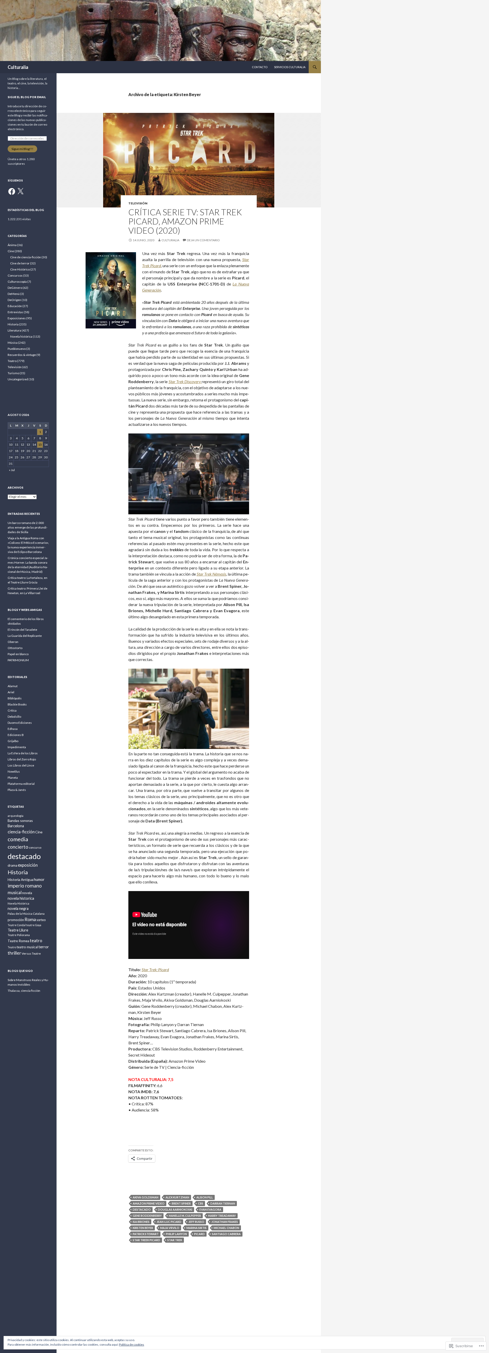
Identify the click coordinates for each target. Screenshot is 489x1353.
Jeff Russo (196, 1221)
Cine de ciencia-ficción (25, 257)
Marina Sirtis (196, 1227)
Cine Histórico (20, 269)
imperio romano (25, 886)
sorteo (41, 920)
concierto (18, 847)
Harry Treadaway (222, 1215)
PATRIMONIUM (18, 660)
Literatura (14, 330)
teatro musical (27, 947)
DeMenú (14, 294)
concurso (35, 847)
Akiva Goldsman (145, 1197)
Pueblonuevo (17, 349)
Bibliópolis (15, 698)
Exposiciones (17, 318)
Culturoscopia (17, 281)
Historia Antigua (20, 879)
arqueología (15, 815)
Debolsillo (14, 716)
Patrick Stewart (146, 1234)
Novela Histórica (18, 903)
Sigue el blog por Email (27, 97)
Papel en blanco (18, 654)
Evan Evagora (210, 1209)
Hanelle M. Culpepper (185, 1215)
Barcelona (16, 826)
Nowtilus (14, 771)
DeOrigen (14, 300)
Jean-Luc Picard (169, 1221)
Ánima (12, 245)
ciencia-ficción (21, 831)
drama (12, 865)
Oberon (13, 642)
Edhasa (13, 729)
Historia (13, 324)
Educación (15, 306)
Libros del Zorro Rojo (22, 759)
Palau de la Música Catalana (26, 913)
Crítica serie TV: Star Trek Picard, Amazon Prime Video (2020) (185, 221)
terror (43, 946)
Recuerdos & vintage (22, 355)
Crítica (12, 710)
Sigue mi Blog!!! (22, 149)
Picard (199, 1234)
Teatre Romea (18, 941)
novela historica (21, 898)
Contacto (259, 67)
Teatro (12, 361)
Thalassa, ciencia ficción (24, 991)
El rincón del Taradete (22, 630)
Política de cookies (131, 1344)
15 (40, 444)
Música (13, 342)
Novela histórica (21, 336)
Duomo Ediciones (20, 723)
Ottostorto (15, 648)
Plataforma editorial (21, 784)
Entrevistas (15, 312)
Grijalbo (13, 741)
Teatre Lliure (18, 930)
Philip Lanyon (176, 1234)
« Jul (12, 470)
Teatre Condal (17, 925)
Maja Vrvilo (169, 1227)
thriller (14, 953)
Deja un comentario (203, 240)
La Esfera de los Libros (23, 753)
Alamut (13, 686)
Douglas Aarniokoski (175, 1209)
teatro (36, 940)
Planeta (13, 777)
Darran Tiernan (222, 1203)
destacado (142, 1209)
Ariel (11, 692)
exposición (28, 865)
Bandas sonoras (20, 820)
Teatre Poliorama (19, 935)
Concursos (15, 275)
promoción (16, 920)
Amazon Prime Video (149, 1203)
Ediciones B (16, 735)
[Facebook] (12, 191)
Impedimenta (17, 747)
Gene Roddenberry (147, 1215)
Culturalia (18, 67)
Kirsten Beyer (143, 1227)
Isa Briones (141, 1221)
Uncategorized (18, 379)
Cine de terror (20, 263)
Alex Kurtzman (177, 1197)
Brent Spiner (181, 1203)
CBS (200, 1203)
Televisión (137, 203)
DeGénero (15, 288)
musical (15, 892)
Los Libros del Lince (21, 765)
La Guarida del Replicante (25, 636)
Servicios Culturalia (289, 67)
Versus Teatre (31, 953)
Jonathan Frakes (224, 1221)
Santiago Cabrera (226, 1234)
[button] (111, 290)
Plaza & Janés (17, 790)
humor (39, 879)
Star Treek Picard (146, 1240)
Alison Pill (204, 1197)
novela (27, 893)
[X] (20, 191)
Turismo (13, 373)
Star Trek (174, 1240)
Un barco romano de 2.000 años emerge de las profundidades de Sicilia (27, 527)
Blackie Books (17, 704)
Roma (30, 919)
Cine (11, 251)
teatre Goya (33, 925)
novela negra (18, 908)
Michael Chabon (226, 1227)
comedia (18, 839)
